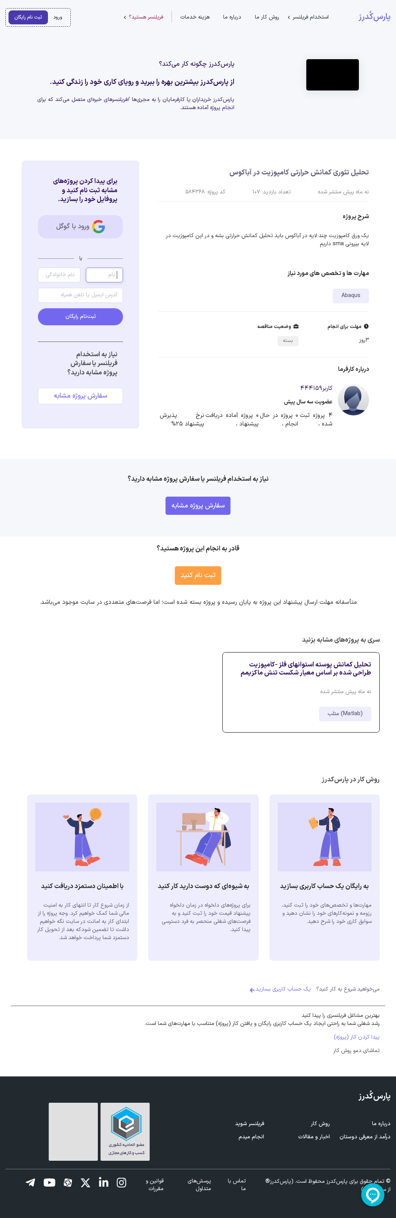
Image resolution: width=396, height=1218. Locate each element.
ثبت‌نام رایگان (80, 317)
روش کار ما (267, 17)
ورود (57, 17)
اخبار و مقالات (314, 1137)
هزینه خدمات (195, 17)
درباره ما (232, 17)
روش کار (320, 1124)
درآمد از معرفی (365, 1137)
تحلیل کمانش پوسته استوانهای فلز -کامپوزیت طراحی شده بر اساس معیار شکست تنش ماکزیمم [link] (306, 669)
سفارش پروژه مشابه (80, 396)
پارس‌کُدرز (374, 17)
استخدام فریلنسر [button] (311, 17)
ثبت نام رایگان (28, 17)
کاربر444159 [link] (316, 388)
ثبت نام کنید (198, 575)
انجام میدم (251, 1137)
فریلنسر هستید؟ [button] (146, 17)
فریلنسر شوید (249, 1124)
